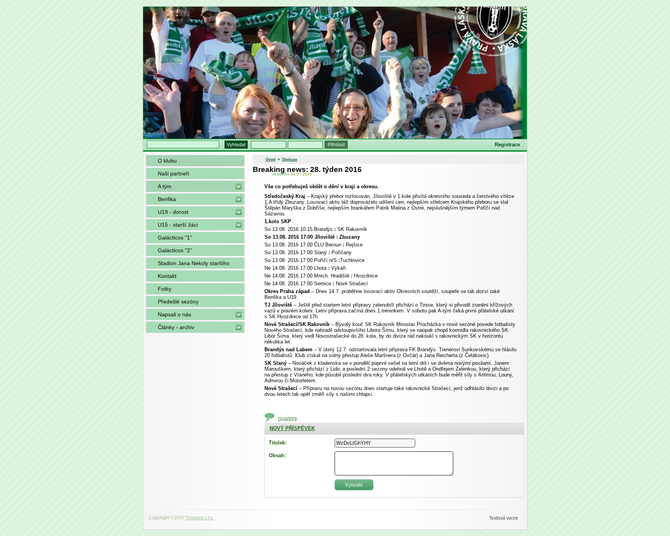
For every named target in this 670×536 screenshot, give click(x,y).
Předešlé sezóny (178, 301)
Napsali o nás (174, 314)
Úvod (270, 159)
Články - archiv (176, 327)
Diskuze (289, 159)
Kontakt (167, 276)
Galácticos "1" (175, 237)
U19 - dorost (173, 212)
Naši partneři (173, 173)
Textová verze (503, 518)
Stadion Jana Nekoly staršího (194, 263)
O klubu (167, 161)
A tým (164, 186)
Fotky (164, 289)
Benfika (167, 199)
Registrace (507, 144)
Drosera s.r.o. (200, 517)
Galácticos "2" (175, 250)
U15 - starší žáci (178, 225)
